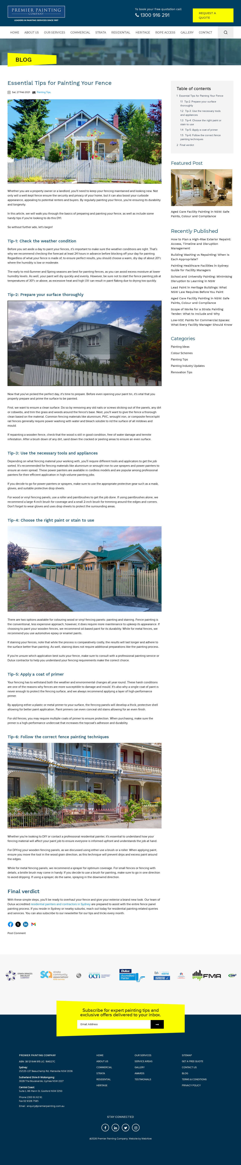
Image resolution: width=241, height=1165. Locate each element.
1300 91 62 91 (34, 1097)
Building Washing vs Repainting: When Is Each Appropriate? (200, 257)
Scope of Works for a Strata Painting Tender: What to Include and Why (197, 311)
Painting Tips (43, 92)
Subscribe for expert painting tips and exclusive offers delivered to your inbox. (120, 1012)
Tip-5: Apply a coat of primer (201, 129)
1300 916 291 (154, 15)
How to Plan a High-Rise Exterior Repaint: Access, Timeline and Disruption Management (201, 243)
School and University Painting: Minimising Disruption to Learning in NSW (201, 279)
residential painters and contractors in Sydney (61, 904)
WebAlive (146, 1138)
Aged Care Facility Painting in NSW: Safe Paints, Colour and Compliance (200, 214)
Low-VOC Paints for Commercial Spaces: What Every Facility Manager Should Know (201, 322)
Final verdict (187, 145)
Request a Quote (207, 15)
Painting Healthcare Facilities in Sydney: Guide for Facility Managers (200, 268)
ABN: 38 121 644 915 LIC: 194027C (37, 1061)
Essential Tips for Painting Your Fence (201, 95)
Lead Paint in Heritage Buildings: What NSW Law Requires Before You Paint (199, 290)
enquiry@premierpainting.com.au (45, 1106)
